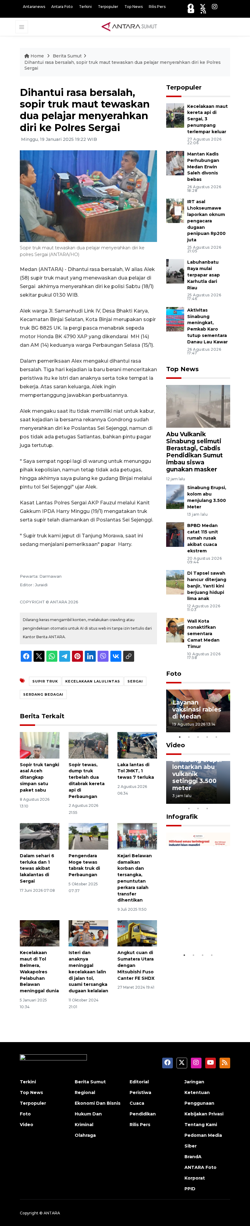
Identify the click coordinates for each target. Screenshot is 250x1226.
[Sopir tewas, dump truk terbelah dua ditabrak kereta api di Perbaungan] (88, 745)
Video (175, 745)
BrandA (193, 1156)
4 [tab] (207, 737)
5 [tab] (216, 737)
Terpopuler (108, 6)
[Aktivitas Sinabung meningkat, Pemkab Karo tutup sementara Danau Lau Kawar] (175, 319)
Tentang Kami (200, 1124)
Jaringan (194, 1082)
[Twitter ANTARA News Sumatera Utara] (203, 6)
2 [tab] (189, 737)
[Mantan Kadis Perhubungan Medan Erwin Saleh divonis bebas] (175, 163)
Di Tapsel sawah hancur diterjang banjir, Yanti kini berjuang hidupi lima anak (206, 585)
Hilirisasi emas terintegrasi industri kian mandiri (194, 923)
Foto (173, 673)
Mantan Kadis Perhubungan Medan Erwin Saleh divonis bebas (203, 166)
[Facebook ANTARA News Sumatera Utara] (191, 6)
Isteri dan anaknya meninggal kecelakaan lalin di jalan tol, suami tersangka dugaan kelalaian (88, 972)
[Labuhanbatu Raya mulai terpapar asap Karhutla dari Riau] (175, 271)
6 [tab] (216, 800)
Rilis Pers (157, 6)
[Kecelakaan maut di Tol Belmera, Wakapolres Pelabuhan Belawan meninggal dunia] (39, 933)
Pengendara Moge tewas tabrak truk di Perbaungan (84, 865)
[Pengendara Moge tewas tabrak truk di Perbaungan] (88, 836)
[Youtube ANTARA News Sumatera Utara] (191, 11)
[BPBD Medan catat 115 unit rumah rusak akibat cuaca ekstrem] (175, 534)
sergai (135, 681)
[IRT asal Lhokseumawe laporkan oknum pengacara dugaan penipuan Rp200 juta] (175, 211)
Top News (133, 6)
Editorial (139, 1082)
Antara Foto (62, 6)
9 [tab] (198, 808)
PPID (189, 1188)
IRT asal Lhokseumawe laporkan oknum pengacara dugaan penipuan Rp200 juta (206, 221)
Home (37, 56)
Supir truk (45, 681)
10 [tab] (207, 808)
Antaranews (34, 6)
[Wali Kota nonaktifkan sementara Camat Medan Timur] (175, 630)
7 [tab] (226, 800)
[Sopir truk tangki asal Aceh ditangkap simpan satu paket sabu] (39, 745)
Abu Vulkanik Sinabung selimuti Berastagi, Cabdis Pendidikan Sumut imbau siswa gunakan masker (194, 451)
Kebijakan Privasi (203, 1114)
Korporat (194, 1178)
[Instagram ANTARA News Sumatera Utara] (214, 6)
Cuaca (137, 1103)
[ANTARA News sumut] (131, 26)
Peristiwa (140, 1092)
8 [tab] (189, 808)
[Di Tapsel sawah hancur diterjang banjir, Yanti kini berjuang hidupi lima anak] (175, 582)
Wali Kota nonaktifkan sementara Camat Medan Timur (203, 633)
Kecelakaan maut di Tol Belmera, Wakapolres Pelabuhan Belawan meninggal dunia (39, 972)
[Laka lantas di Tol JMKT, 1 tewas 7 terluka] (137, 745)
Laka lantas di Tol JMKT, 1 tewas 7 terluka (135, 771)
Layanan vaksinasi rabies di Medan (196, 709)
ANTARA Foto (200, 1167)
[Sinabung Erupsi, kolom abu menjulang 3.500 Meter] (175, 497)
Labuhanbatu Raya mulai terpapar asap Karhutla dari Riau (203, 274)
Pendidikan (143, 1114)
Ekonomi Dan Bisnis (97, 1103)
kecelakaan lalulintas (92, 681)
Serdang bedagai (43, 694)
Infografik (182, 816)
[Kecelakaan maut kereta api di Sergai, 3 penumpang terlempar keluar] (175, 115)
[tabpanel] (198, 711)
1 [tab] (180, 737)
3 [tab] (198, 737)
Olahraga (85, 1135)
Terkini (85, 6)
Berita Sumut (67, 56)
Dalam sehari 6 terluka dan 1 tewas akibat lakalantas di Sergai (37, 868)
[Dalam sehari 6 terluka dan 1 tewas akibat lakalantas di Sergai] (39, 836)
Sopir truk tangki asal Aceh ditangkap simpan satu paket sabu (39, 777)
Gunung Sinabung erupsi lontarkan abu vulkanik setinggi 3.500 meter (197, 770)
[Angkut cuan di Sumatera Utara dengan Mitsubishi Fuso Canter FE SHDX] (137, 933)
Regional (85, 1092)
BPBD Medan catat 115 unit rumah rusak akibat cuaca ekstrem (202, 538)
